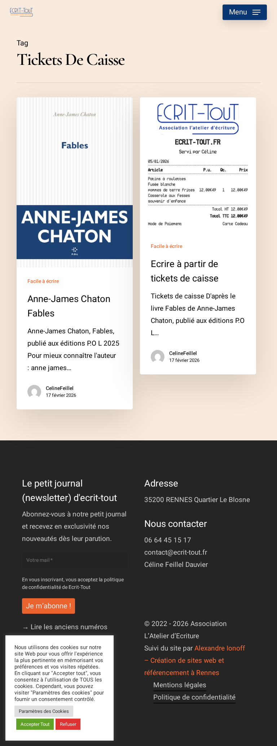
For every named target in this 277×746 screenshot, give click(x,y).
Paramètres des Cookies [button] (44, 711)
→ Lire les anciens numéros (64, 627)
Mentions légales (179, 685)
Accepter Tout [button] (35, 724)
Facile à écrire (43, 281)
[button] (245, 12)
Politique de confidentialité (194, 697)
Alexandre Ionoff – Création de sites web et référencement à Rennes (194, 660)
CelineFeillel (60, 388)
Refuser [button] (68, 724)
